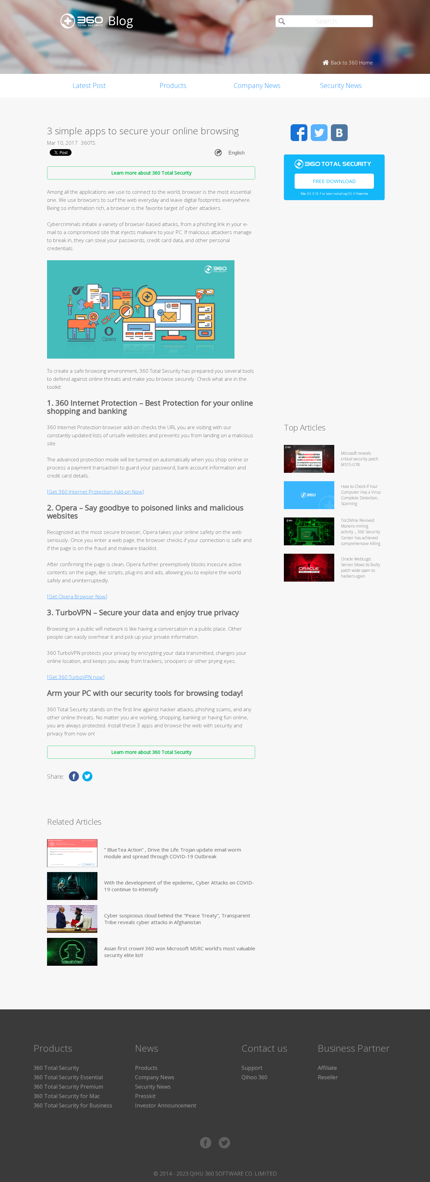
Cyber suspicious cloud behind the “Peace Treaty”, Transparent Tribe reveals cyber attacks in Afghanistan (177, 918)
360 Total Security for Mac (67, 1096)
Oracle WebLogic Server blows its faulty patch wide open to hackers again (360, 567)
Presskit (145, 1096)
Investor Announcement (165, 1105)
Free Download (334, 181)
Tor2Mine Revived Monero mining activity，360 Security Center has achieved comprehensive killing (360, 531)
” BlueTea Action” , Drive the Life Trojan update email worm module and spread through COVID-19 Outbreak (172, 853)
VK (339, 132)
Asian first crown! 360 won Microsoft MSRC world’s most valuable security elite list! (179, 951)
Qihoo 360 (254, 1077)
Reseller (328, 1077)
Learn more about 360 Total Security (151, 173)
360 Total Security (56, 1068)
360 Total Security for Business (73, 1105)
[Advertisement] (334, 314)
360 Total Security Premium (68, 1086)
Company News (257, 85)
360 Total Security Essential (68, 1077)
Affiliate (327, 1068)
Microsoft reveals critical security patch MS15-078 (359, 458)
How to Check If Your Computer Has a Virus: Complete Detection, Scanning (361, 495)
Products (173, 85)
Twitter (319, 132)
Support (252, 1068)
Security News (341, 85)
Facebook (299, 132)
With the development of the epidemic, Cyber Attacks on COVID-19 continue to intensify (179, 886)
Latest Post (89, 85)
